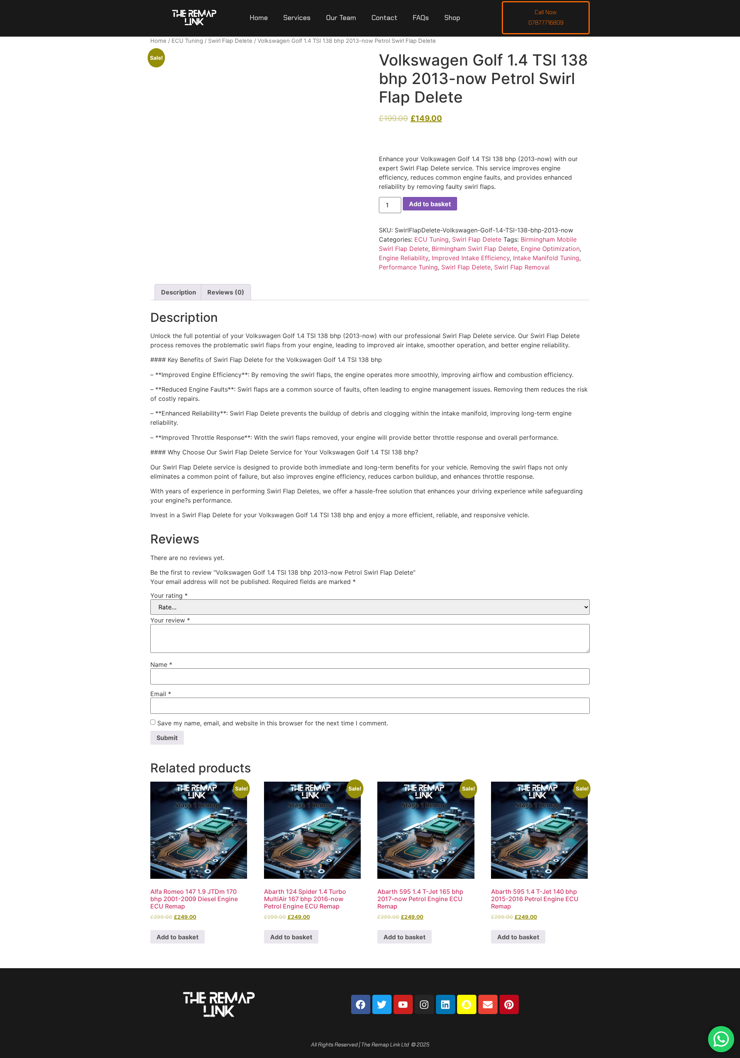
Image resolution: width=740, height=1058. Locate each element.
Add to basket (430, 204)
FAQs (421, 17)
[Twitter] (382, 1004)
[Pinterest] (509, 1004)
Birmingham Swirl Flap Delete (474, 248)
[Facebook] (360, 1004)
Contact (384, 17)
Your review (170, 620)
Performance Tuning (408, 267)
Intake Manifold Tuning (546, 258)
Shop (452, 17)
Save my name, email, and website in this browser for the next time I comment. (272, 723)
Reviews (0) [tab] (225, 292)
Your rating (169, 595)
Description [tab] (178, 292)
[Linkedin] (445, 1004)
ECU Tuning (187, 40)
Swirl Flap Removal (522, 267)
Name (161, 664)
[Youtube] (403, 1004)
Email (160, 694)
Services (297, 17)
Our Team (341, 17)
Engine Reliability (403, 258)
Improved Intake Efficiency (471, 258)
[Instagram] (424, 1004)
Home (259, 17)
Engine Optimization (550, 248)
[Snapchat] (466, 1004)
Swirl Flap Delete (230, 40)
